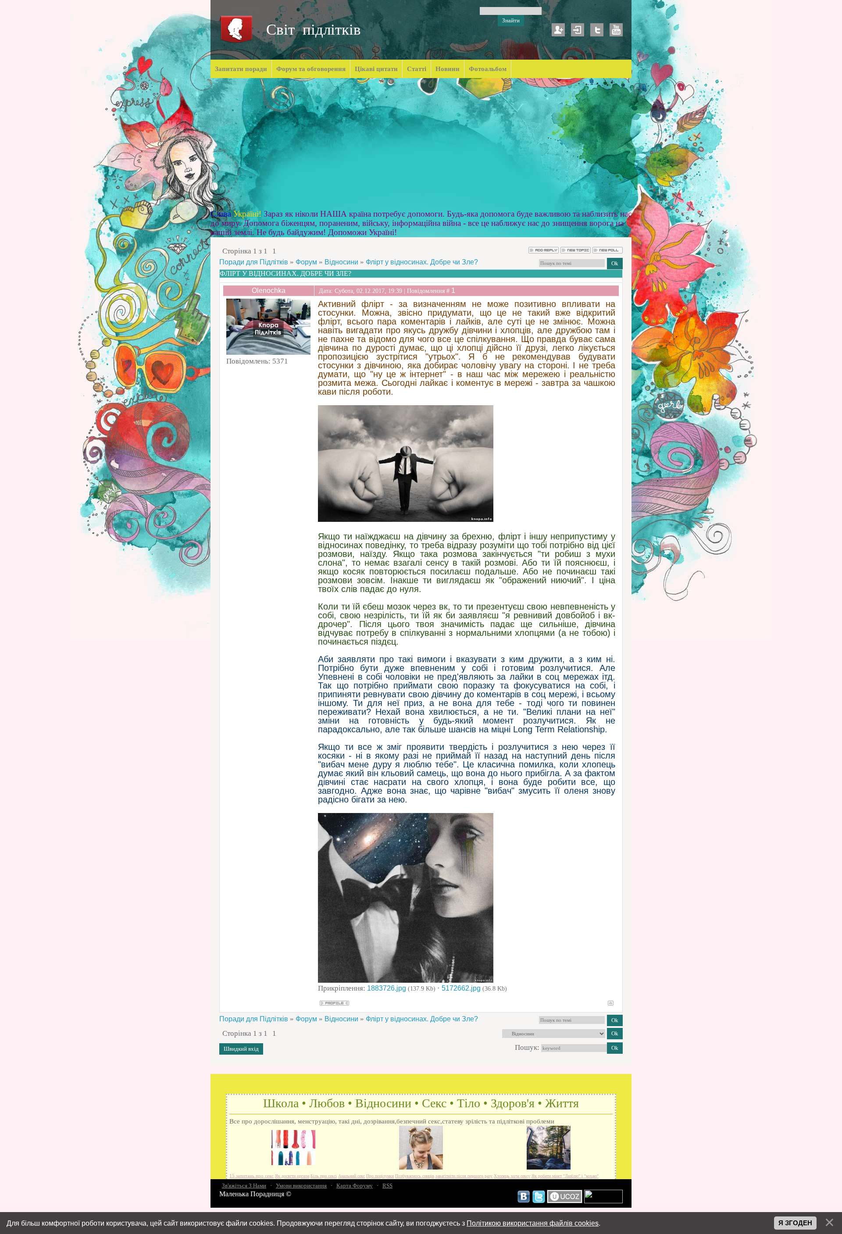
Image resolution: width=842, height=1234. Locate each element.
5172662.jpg (461, 988)
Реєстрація (558, 29)
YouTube (616, 29)
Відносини (341, 262)
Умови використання (301, 1185)
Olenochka (268, 290)
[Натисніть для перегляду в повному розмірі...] (405, 519)
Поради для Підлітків (253, 262)
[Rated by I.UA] (603, 1201)
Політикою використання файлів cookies (533, 1223)
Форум (306, 262)
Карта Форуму (354, 1185)
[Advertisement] (421, 143)
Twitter (596, 29)
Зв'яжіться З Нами (244, 1185)
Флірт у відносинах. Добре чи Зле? (422, 262)
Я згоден (795, 1223)
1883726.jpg (386, 988)
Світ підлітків (313, 29)
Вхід (577, 29)
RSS (387, 1185)
